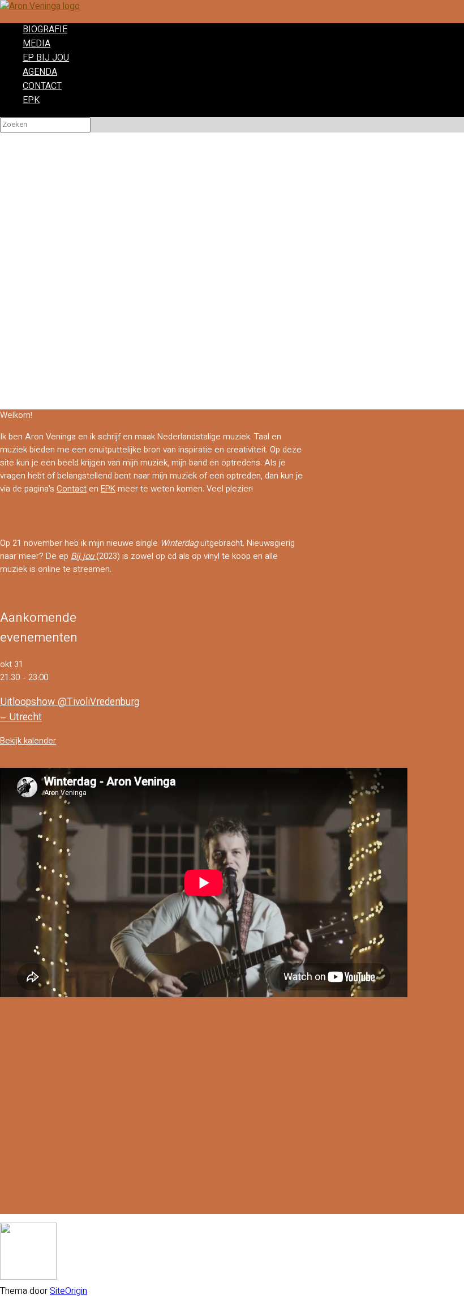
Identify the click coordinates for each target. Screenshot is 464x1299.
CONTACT (42, 87)
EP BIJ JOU (46, 59)
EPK (31, 101)
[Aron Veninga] (40, 7)
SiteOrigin (68, 1292)
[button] (232, 374)
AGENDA (40, 73)
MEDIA (36, 44)
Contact (72, 489)
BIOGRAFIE (45, 30)
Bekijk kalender (28, 741)
